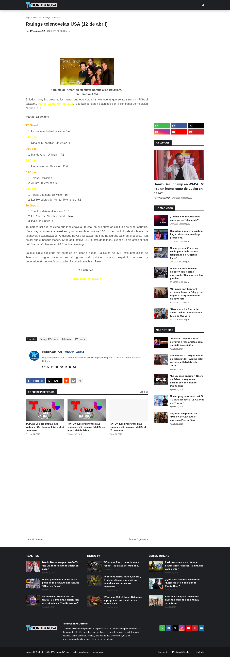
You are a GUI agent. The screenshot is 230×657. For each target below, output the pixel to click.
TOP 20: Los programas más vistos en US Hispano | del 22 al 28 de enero (127, 427)
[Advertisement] (87, 44)
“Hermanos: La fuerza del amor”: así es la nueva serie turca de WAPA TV (186, 312)
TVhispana (80, 339)
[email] (74, 367)
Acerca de (163, 652)
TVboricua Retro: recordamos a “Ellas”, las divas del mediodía (121, 564)
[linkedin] (66, 367)
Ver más (144, 392)
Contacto (199, 652)
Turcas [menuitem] (96, 15)
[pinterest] (61, 367)
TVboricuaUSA (73, 352)
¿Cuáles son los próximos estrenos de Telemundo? (185, 218)
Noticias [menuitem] (46, 15)
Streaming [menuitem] (113, 15)
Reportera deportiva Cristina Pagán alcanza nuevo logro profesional (186, 234)
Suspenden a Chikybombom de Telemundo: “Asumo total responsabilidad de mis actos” (186, 360)
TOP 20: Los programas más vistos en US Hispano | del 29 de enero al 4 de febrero (86, 427)
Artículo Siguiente (137, 539)
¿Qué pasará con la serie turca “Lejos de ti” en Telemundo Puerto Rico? (182, 582)
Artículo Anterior (35, 539)
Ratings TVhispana (51, 17)
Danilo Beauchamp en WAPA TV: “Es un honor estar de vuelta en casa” (179, 188)
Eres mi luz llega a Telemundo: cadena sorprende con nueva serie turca (182, 599)
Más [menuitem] (160, 15)
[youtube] (57, 367)
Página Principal (33, 17)
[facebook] (43, 367)
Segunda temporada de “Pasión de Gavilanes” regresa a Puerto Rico (183, 416)
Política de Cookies (181, 652)
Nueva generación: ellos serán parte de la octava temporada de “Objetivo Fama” (184, 253)
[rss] (70, 367)
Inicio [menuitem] (32, 15)
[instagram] (52, 367)
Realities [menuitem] (80, 15)
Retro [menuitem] (149, 15)
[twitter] (48, 367)
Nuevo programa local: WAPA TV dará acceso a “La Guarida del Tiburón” (187, 399)
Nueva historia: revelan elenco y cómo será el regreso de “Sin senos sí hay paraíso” (186, 273)
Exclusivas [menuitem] (132, 15)
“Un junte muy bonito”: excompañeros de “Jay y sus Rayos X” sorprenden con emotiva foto (186, 294)
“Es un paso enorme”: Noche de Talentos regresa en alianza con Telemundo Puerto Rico (187, 381)
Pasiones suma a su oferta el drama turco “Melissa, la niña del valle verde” (184, 565)
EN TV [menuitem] (62, 15)
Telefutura (66, 339)
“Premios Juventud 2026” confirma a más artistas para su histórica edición (186, 341)
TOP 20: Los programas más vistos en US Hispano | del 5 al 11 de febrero (45, 427)
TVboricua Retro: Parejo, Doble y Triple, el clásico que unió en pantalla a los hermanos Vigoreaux (122, 581)
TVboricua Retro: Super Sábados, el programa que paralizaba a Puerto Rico (123, 600)
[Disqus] (87, 485)
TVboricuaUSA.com (60, 652)
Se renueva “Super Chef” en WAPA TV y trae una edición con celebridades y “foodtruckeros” (60, 599)
